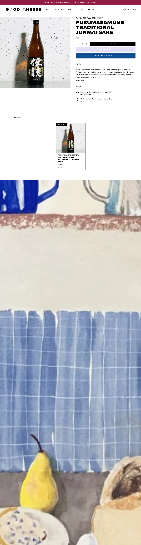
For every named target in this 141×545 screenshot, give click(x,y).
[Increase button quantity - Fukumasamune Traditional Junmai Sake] (86, 44)
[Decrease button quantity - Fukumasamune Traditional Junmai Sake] (78, 44)
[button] (48, 9)
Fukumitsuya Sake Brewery (89, 18)
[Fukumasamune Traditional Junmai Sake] (70, 138)
